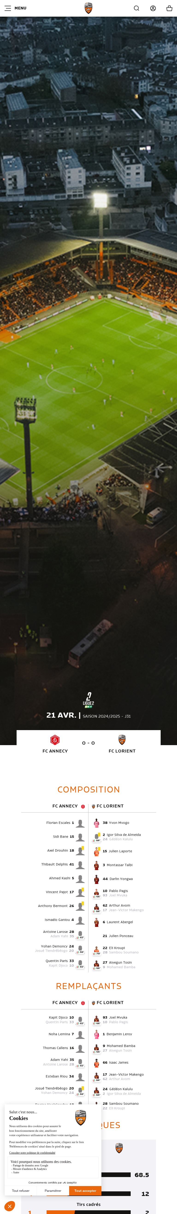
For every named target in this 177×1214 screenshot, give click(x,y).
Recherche (137, 8)
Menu (20, 8)
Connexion (148, 8)
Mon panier (164, 8)
